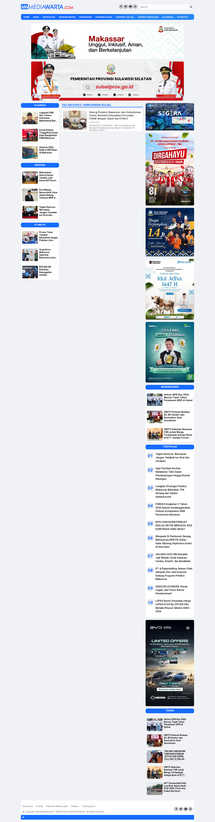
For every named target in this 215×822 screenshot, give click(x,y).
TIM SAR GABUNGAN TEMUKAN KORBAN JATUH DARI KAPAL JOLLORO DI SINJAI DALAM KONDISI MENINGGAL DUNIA (174, 755)
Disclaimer (28, 806)
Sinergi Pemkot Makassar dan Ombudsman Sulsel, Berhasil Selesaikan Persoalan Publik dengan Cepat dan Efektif (115, 115)
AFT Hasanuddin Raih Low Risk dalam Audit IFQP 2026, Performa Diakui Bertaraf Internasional (175, 787)
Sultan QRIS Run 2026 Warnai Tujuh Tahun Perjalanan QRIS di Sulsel (175, 723)
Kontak (39, 806)
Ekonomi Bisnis (67, 17)
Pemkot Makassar (148, 17)
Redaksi (75, 806)
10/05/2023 (94, 122)
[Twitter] (126, 6)
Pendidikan (85, 17)
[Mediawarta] (47, 8)
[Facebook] (121, 6)
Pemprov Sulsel (125, 17)
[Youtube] (130, 6)
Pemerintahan (103, 17)
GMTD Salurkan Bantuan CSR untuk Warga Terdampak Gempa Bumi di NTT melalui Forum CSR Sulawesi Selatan (174, 771)
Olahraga (167, 17)
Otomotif (182, 17)
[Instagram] (135, 6)
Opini (26, 23)
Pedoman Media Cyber (57, 806)
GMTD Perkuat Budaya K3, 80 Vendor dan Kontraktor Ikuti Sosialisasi (175, 739)
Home (26, 17)
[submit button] (191, 6)
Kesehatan (49, 17)
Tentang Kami (88, 806)
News (36, 17)
